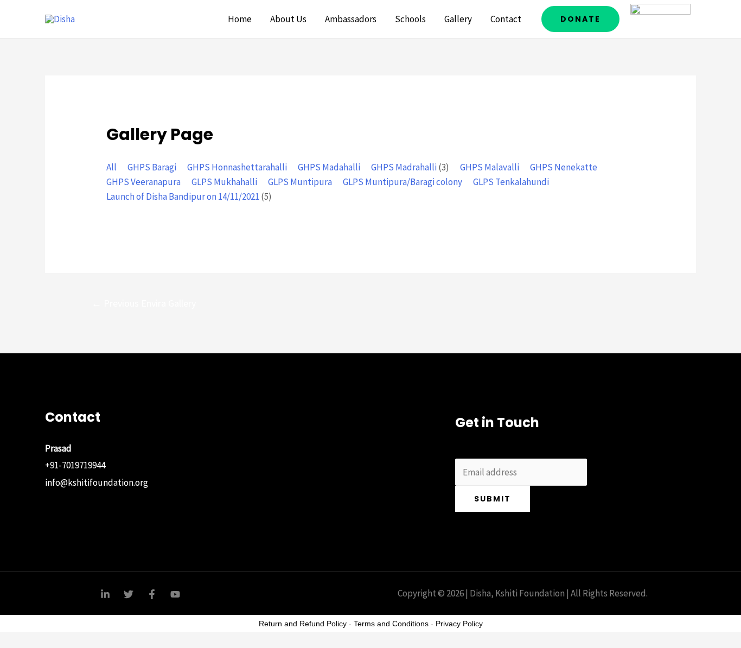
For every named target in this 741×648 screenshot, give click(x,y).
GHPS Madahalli (329, 167)
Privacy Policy (459, 623)
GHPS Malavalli (489, 167)
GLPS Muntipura (300, 182)
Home (240, 19)
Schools (410, 19)
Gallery (458, 19)
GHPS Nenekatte (563, 167)
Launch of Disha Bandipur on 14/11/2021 (182, 196)
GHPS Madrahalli (404, 167)
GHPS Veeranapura (143, 182)
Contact (505, 19)
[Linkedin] (105, 594)
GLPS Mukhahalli (224, 182)
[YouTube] (175, 594)
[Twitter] (128, 594)
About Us (288, 19)
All (111, 167)
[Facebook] (152, 594)
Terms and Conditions (391, 623)
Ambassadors (350, 19)
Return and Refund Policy (303, 623)
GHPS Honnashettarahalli (237, 167)
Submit (492, 498)
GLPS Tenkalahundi (511, 182)
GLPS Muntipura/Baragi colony (402, 182)
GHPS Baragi (151, 167)
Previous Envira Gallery (144, 303)
